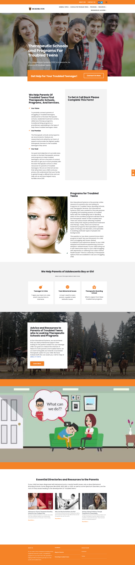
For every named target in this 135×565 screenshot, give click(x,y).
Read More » (31, 520)
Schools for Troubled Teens (79, 7)
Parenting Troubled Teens (62, 557)
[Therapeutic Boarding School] (94, 287)
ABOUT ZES (82, 2)
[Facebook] (99, 2)
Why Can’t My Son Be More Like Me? (65, 511)
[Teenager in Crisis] (41, 287)
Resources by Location (98, 10)
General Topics (63, 7)
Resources (101, 7)
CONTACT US (91, 2)
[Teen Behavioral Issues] (67, 287)
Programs (93, 7)
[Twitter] (101, 2)
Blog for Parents (59, 552)
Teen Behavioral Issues (67, 291)
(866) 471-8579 (35, 357)
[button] (106, 2)
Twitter (83, 556)
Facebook (84, 551)
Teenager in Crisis (41, 291)
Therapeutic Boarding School (94, 292)
